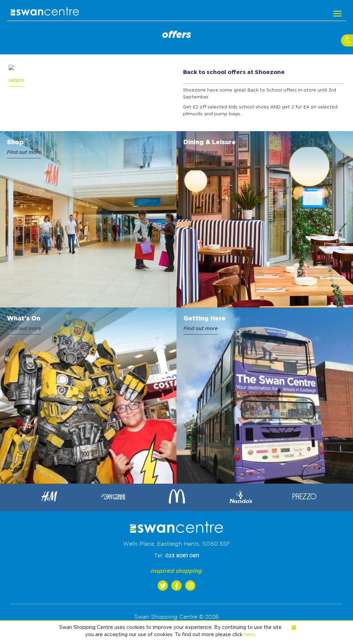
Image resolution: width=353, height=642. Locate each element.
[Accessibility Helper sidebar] (347, 40)
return (16, 80)
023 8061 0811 (182, 556)
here (249, 634)
